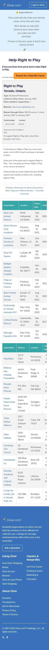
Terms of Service (10, 614)
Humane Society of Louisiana (8, 241)
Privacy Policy (9, 610)
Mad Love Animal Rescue (8, 216)
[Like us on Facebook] (7, 637)
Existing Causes (34, 571)
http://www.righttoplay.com (23, 107)
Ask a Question (12, 548)
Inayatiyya (8, 358)
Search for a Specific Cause (30, 75)
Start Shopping (9, 584)
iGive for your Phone (12, 580)
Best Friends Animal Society (10, 296)
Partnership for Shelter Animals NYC (10, 309)
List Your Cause (34, 567)
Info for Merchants (10, 606)
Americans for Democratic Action (28, 188)
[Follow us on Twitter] (3, 637)
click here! (16, 139)
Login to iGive (38, 5)
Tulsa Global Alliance (8, 421)
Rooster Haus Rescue (7, 387)
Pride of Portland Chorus (8, 283)
